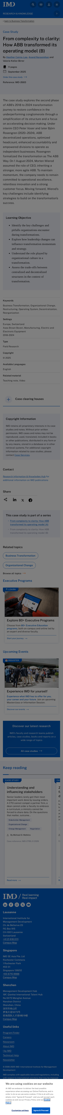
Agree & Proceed (40, 1110)
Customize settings (20, 1110)
